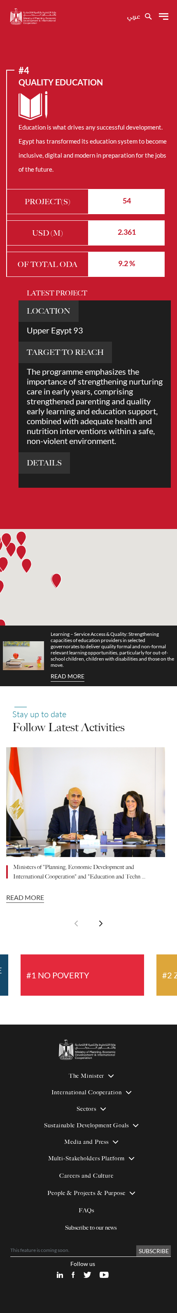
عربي (133, 17)
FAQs (87, 1210)
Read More (67, 676)
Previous (76, 923)
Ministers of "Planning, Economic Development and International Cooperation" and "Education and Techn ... (79, 872)
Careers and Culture (86, 1175)
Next (101, 923)
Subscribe (154, 1250)
